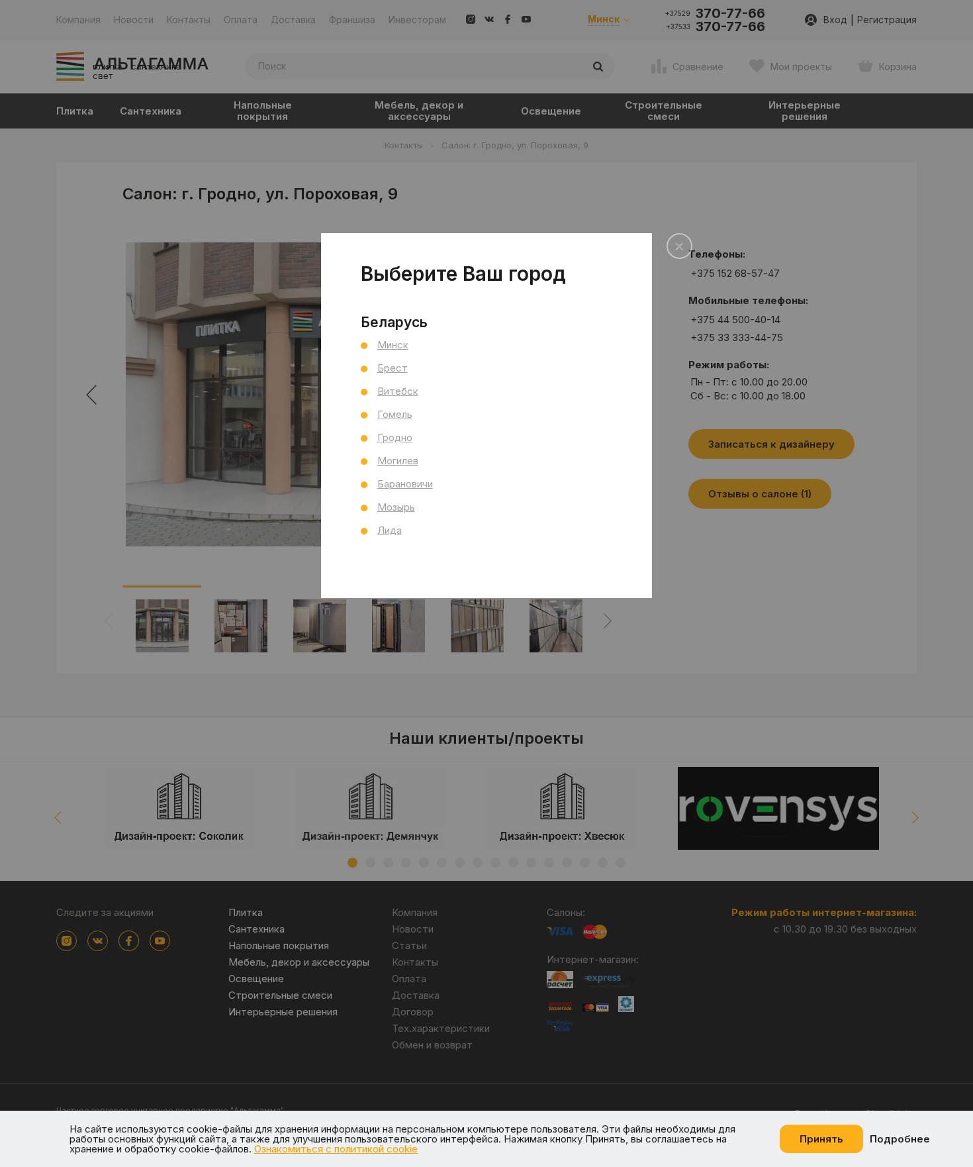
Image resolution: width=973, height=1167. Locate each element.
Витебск (397, 391)
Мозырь (396, 507)
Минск (392, 344)
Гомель (394, 414)
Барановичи (405, 484)
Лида (389, 530)
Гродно (394, 437)
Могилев (397, 460)
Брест (392, 368)
